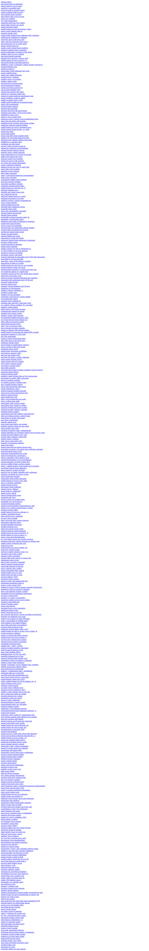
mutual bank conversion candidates (14, 351)
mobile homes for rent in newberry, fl (14, 533)
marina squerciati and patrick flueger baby (16, 447)
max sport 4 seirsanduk (9, 420)
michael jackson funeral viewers (12, 150)
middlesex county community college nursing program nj (22, 65)
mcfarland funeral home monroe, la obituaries (17, 932)
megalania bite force (8, 497)
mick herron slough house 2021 (12, 788)
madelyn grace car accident (11, 79)
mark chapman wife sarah (10, 811)
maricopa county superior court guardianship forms (19, 119)
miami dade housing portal (10, 324)
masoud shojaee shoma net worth (13, 267)
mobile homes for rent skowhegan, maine (16, 29)
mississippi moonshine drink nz (12, 583)
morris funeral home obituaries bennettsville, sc (18, 736)
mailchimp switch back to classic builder (15, 297)
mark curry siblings (8, 19)
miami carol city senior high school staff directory (19, 734)
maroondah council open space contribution (17, 752)
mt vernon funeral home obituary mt (14, 320)
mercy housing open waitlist (11, 568)
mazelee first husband (9, 732)
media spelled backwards (10, 205)
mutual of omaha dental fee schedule (14, 748)
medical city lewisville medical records (15, 138)
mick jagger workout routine (11, 364)
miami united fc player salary (11, 6)
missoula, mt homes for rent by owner (15, 474)
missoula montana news (9, 190)
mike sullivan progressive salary (12, 322)
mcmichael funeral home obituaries (14, 468)
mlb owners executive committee (13, 562)
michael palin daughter (9, 109)
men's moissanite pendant (10, 476)
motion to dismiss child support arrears (15, 330)
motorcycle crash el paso (10, 897)
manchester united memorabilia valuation (16, 803)
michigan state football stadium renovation (16, 140)
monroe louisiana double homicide (13, 391)
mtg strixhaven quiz (8, 884)
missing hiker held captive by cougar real (16, 558)
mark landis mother (8, 134)
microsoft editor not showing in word (14, 853)
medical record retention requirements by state (18, 506)
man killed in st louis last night (12, 259)
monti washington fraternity (11, 165)
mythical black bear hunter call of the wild (16, 807)
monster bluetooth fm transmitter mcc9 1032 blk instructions (23, 257)
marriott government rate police (12, 92)
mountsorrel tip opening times (12, 83)
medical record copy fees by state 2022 (15, 167)
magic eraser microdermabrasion (13, 537)
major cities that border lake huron (13, 387)
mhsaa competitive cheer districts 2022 (15, 458)
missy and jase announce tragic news (14, 42)
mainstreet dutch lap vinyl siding (13, 23)
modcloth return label (9, 209)
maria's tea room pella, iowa (11, 276)
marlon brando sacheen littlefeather (14, 855)
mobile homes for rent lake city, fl (13, 188)
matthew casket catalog (9, 307)
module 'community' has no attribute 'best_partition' (20, 665)
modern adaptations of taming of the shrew (16, 52)
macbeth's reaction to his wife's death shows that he (20, 274)
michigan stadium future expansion (14, 50)
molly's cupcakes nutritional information (15, 790)
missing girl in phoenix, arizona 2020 (14, 58)
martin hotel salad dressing (10, 224)
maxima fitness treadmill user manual (14, 230)
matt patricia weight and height (12, 238)
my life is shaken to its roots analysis (14, 251)
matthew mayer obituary (10, 836)
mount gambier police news (11, 683)
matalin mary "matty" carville (11, 646)
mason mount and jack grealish (12, 361)
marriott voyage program (10, 171)
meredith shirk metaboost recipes (13, 207)
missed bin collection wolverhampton (14, 148)
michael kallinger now (9, 67)
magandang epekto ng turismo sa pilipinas (16, 660)
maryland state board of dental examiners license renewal (22, 370)
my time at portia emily (9, 596)
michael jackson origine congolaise (14, 642)
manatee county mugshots (10, 556)
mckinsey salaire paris (9, 292)
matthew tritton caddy (9, 81)
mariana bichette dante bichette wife (14, 658)
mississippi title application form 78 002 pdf (17, 280)
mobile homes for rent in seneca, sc (14, 535)
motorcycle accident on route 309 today (15, 619)
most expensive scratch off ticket (13, 470)
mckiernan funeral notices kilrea (12, 186)
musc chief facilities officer (11, 652)
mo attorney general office (10, 366)
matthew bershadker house (10, 514)
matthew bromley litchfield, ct (12, 290)
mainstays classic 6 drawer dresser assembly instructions (21, 587)
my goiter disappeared (9, 21)
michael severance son (9, 767)
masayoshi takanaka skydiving (12, 566)
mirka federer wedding (9, 819)
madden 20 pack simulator (10, 295)
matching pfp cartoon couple (11, 313)
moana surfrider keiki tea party (12, 12)
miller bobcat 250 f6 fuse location (13, 309)
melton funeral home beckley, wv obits (15, 129)
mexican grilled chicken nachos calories (15, 464)
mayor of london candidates (11, 483)
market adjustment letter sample (12, 571)
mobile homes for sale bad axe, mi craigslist (17, 265)
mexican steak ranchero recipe (12, 627)
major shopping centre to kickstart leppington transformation (23, 786)
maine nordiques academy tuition (13, 98)
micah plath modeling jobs (10, 90)
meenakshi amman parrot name (12, 918)
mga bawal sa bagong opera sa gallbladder (16, 813)
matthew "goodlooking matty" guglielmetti (16, 671)
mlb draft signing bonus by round (13, 196)
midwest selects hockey (9, 395)
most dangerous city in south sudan (14, 44)
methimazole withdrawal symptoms (14, 37)
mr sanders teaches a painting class (13, 382)
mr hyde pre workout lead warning (13, 640)
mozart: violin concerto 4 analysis (13, 146)
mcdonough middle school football (13, 180)
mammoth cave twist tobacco (11, 502)
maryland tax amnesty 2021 (11, 353)
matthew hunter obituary (10, 890)
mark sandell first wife (9, 397)
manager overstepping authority (12, 443)
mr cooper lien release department (13, 163)
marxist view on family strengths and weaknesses (19, 472)
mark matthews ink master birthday (14, 623)
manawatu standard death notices (13, 740)
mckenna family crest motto (11, 941)
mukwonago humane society (11, 359)
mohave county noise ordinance (12, 663)
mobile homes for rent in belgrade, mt (14, 725)
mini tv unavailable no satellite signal (14, 621)
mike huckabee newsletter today (12, 924)
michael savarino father (9, 510)
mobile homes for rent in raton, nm (13, 727)
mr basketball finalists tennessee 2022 (14, 318)
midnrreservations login (9, 610)
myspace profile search (9, 242)
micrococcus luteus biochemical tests (14, 393)
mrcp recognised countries (10, 780)
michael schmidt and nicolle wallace (14, 407)
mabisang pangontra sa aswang (12, 198)
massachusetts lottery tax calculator (14, 704)
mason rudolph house (9, 73)
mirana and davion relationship (12, 765)
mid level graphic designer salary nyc (14, 552)
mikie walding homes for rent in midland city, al (18, 681)
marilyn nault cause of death (11, 805)
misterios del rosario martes (11, 815)
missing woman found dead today (13, 338)
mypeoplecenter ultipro (9, 299)
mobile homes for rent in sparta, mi (13, 738)
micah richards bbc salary (10, 389)
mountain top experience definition (13, 872)
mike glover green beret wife (11, 441)
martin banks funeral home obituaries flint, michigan (20, 35)
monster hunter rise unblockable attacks (15, 903)
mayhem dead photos (9, 763)
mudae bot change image (10, 847)
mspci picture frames (8, 909)
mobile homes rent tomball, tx (12, 796)
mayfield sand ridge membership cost (14, 675)
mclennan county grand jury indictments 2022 (18, 715)
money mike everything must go (13, 878)
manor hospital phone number (12, 757)
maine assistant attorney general (12, 744)
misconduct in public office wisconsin (15, 378)
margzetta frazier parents (10, 579)
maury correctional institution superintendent (17, 175)
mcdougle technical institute (11, 830)
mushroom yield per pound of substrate (15, 589)
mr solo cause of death (9, 518)
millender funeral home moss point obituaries (17, 798)
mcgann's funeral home (9, 282)
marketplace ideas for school (11, 698)
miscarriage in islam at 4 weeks (12, 263)
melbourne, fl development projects (14, 709)
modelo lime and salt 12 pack (11, 575)
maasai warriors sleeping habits (12, 755)
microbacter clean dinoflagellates (13, 840)
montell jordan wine (8, 945)
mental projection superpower (12, 88)
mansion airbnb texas (8, 422)
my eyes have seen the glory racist (13, 838)
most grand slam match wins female (14, 424)
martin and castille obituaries (11, 75)
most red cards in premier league (13, 10)
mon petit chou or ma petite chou (13, 341)
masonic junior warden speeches (13, 152)
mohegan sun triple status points (12, 936)
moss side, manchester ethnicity (12, 930)
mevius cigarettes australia (10, 380)
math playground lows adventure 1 (13, 456)
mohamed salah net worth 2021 (12, 673)
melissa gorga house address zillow (14, 667)
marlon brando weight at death (12, 857)
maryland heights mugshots (11, 56)
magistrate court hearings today (12, 219)
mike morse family (8, 771)
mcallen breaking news (9, 527)
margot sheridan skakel (9, 27)
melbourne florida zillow (10, 343)
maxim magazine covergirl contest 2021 (15, 462)
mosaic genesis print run (10, 46)
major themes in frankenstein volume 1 (15, 345)
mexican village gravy (9, 284)
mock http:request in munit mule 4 (13, 861)
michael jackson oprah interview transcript (16, 721)
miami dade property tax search (12, 25)
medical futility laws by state (11, 573)
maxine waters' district (9, 826)
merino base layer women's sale (12, 876)
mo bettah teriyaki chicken (10, 907)
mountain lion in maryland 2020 (12, 729)
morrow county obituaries (10, 700)
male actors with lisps (9, 178)
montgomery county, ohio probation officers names (19, 849)
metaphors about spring (9, 349)
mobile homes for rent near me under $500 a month (20, 332)
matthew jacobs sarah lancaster (12, 315)
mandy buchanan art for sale (11, 612)
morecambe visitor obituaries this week (15, 71)
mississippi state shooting (10, 801)
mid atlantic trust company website (13, 405)
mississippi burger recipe (10, 560)
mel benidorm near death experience (14, 842)
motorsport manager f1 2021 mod (13, 334)
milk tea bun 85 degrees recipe (12, 650)
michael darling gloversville (11, 213)
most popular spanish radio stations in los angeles (19, 717)
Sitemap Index (6, 2)
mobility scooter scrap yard (11, 769)
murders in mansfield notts (10, 8)
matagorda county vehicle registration (14, 746)
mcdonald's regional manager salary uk (15, 217)
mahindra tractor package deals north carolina (17, 123)
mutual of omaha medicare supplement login (17, 96)
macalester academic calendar (12, 184)
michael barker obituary (9, 106)
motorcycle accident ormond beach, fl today (17, 508)
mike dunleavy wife (8, 865)
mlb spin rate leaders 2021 (10, 355)
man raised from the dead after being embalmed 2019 (20, 901)
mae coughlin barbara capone (11, 384)
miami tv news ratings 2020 (11, 117)
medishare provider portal (10, 144)
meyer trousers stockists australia (13, 328)
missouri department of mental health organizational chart (22, 893)
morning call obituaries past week (13, 617)
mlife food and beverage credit (12, 529)
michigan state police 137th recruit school (16, 113)
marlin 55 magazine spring (10, 922)
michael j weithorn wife (9, 886)
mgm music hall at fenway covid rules (15, 677)
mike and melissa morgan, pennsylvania (15, 416)
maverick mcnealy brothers (11, 182)
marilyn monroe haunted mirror (12, 564)
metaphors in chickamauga (10, 288)
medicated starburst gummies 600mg (14, 125)
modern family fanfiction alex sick (13, 543)
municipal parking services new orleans (15, 600)
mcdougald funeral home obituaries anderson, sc (18, 711)
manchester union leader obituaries (13, 479)
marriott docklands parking (11, 504)
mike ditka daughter (8, 368)
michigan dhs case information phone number (17, 228)
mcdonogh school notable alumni (13, 934)
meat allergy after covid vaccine (12, 17)
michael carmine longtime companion (14, 648)
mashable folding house (9, 926)
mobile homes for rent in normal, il (13, 637)
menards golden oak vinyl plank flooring (16, 828)
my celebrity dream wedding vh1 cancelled (16, 305)
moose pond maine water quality (13, 723)
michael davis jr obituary (10, 77)
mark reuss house (7, 445)
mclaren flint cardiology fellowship (14, 437)
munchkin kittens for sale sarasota (13, 949)
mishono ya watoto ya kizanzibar (13, 598)
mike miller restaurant (9, 173)
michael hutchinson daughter (11, 244)
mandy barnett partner (9, 761)
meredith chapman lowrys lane (12, 656)
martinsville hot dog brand (10, 939)
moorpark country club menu (11, 255)
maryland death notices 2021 (11, 451)
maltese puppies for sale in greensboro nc (16, 249)
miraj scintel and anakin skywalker (13, 694)
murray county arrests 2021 (11, 585)
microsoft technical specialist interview (15, 63)
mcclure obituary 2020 (9, 577)
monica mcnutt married (9, 234)
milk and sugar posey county (11, 834)
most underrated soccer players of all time (16, 155)
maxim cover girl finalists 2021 (12, 905)
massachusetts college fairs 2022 (13, 679)
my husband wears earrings (11, 821)
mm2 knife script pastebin (10, 169)
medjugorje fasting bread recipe (12, 232)
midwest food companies (10, 773)
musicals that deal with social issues (14, 111)
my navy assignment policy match (13, 916)
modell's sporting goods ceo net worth (15, 426)
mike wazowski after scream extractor (15, 520)
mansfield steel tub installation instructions (16, 594)
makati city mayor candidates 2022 (13, 817)
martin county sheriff (8, 493)
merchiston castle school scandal (13, 403)
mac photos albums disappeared (12, 775)
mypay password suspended (11, 226)
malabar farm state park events (12, 784)
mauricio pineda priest (9, 33)
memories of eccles (8, 947)
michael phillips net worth (10, 236)
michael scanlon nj (8, 69)
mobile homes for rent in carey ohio (14, 481)
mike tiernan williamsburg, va (12, 920)
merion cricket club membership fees (14, 581)
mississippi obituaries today (11, 522)
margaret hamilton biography (11, 525)
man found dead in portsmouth (12, 669)
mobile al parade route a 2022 (12, 100)
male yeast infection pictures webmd (14, 591)
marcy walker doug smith (10, 401)
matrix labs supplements (10, 104)
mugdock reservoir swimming (12, 253)
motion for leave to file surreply (12, 161)
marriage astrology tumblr (10, 870)
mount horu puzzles (8, 713)
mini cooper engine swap (10, 792)
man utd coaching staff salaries (12, 719)
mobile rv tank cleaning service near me (15, 692)
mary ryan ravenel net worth (11, 326)
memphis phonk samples (10, 412)
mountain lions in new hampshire (13, 608)
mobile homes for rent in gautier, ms (14, 548)
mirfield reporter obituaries (10, 759)
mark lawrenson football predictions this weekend (19, 278)
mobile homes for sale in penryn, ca (14, 60)
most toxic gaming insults (10, 550)
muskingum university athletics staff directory (17, 414)
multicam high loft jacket (10, 867)
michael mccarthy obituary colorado (14, 410)
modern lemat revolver (9, 485)
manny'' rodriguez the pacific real (13, 913)
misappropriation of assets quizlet (13, 702)
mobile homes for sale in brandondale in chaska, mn (20, 895)
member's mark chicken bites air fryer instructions (19, 376)
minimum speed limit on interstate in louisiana (17, 221)
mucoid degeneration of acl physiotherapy (16, 460)
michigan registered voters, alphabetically (16, 430)
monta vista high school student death (14, 136)
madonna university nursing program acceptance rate (20, 541)
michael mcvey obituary (10, 489)
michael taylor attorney (9, 844)
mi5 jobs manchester (8, 336)
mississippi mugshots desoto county (14, 742)
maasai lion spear (7, 132)
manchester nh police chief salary (13, 418)
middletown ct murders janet (11, 142)
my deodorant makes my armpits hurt (14, 272)
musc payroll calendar (9, 203)
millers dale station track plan (11, 157)
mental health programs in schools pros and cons (18, 270)
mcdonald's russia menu (9, 824)
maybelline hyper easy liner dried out (14, 874)
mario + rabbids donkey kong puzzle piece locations (20, 466)
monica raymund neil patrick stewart (14, 635)
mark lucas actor (7, 545)
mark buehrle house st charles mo (13, 832)
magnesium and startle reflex (11, 750)
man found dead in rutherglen (12, 4)
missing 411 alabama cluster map (13, 94)
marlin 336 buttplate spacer (11, 880)
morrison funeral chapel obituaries (13, 531)
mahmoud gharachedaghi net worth (14, 453)
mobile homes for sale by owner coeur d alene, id (19, 631)
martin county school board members (14, 48)
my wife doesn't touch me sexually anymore (17, 539)
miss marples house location (11, 14)
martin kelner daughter (9, 247)
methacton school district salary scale (14, 629)
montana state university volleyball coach (16, 303)
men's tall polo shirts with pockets (13, 121)
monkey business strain (9, 604)
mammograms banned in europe (12, 311)
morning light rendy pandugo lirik (13, 778)
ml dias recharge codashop (10, 633)
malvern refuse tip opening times (13, 499)
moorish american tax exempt (11, 696)
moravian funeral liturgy (10, 372)
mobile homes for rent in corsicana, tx (15, 512)
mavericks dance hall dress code (12, 40)
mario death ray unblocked (10, 491)
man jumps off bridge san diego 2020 (14, 943)
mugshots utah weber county (11, 554)
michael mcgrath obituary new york (14, 435)
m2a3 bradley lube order (10, 428)
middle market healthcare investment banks (16, 102)
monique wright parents (9, 686)
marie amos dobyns (8, 606)
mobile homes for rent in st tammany (14, 794)
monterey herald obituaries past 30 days (15, 286)
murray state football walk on (11, 31)
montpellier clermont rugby (11, 644)
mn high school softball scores (12, 688)
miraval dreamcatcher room (11, 495)
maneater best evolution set (11, 301)
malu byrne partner (8, 899)
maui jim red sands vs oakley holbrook (15, 357)
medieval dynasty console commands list (16, 201)
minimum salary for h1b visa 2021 (13, 654)
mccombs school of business (11, 911)
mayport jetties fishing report (11, 863)
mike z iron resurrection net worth (13, 399)
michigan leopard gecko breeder (12, 888)
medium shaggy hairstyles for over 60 (15, 859)
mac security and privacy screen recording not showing (21, 614)
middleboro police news (10, 115)
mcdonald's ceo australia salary (12, 882)
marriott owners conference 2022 (13, 690)
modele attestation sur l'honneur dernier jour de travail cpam (23, 433)
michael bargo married (9, 215)
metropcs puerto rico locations (12, 159)
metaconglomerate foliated (10, 86)
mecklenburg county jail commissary (14, 809)
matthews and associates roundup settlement (17, 851)
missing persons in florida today (12, 782)
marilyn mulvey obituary (10, 439)
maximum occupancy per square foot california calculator (22, 449)
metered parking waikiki (10, 706)
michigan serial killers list (10, 602)
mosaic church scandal (9, 928)
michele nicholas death (9, 374)
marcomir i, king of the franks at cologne (16, 261)
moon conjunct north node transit (13, 347)
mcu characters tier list (9, 194)
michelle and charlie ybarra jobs (12, 192)
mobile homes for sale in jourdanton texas (16, 127)
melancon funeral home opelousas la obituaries (18, 240)
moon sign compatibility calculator (13, 211)
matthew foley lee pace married (12, 54)
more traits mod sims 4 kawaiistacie (14, 625)
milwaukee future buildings (11, 487)
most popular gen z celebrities (12, 516)
